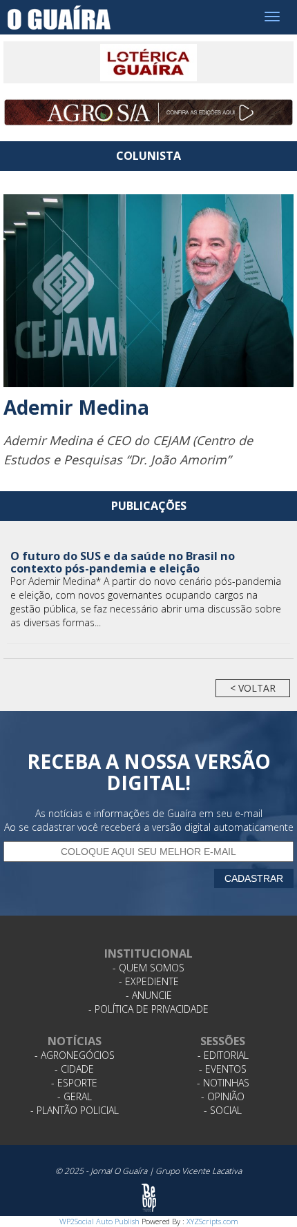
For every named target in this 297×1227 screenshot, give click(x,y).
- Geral (74, 1096)
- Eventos (223, 1068)
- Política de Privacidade (148, 1008)
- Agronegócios (75, 1055)
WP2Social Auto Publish (99, 1221)
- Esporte (74, 1082)
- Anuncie (149, 995)
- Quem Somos (148, 967)
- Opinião (223, 1096)
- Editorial (223, 1055)
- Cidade (74, 1068)
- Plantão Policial (74, 1110)
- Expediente (149, 981)
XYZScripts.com (212, 1221)
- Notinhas (223, 1082)
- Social (223, 1110)
